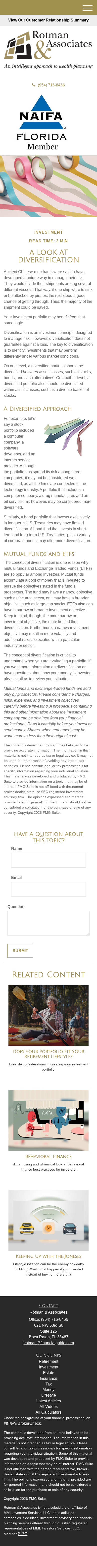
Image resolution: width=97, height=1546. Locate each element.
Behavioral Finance (48, 1156)
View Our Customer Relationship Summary (48, 20)
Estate (48, 1373)
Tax (49, 1384)
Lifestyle (48, 1395)
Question (16, 907)
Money (48, 1389)
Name (16, 848)
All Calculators (48, 1412)
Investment (48, 1367)
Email (16, 877)
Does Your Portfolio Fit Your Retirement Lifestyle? (48, 1054)
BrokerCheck (29, 1423)
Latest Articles (48, 1401)
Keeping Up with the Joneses (48, 1256)
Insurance (48, 1378)
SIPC (22, 1534)
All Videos (49, 1406)
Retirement (48, 1361)
